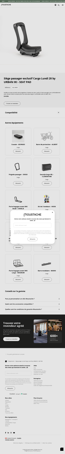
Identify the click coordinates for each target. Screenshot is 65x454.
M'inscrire (32, 239)
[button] (52, 212)
